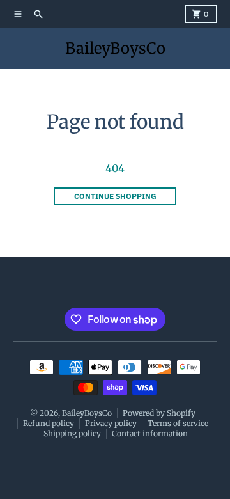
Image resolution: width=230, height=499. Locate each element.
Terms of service (178, 423)
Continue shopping (115, 196)
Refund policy (48, 423)
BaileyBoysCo (115, 48)
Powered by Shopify (159, 413)
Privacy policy (111, 423)
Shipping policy (72, 433)
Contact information (150, 433)
